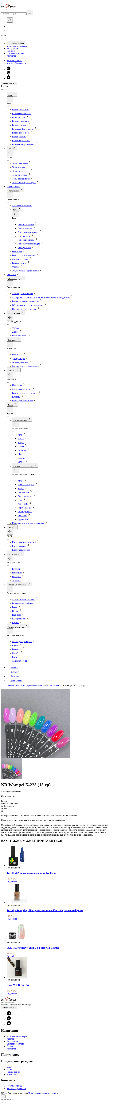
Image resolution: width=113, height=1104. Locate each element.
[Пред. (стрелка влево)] (2, 1102)
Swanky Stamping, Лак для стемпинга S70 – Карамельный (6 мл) (45, 910)
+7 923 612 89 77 (14, 60)
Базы (9, 1067)
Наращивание (13, 1072)
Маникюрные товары (17, 46)
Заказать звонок (9, 83)
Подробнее (12, 881)
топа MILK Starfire (18, 985)
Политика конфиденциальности (43, 1093)
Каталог (10, 1039)
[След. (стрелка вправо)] (5, 1102)
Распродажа (12, 48)
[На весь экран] (8, 1099)
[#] (30, 12)
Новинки (11, 51)
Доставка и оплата (15, 53)
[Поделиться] (5, 1099)
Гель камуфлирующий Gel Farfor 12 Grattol (33, 947)
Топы (9, 1069)
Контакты (11, 56)
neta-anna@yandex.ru (16, 63)
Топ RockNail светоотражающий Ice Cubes (32, 872)
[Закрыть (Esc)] (2, 1099)
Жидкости (11, 1074)
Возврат (10, 1046)
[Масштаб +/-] (10, 1099)
